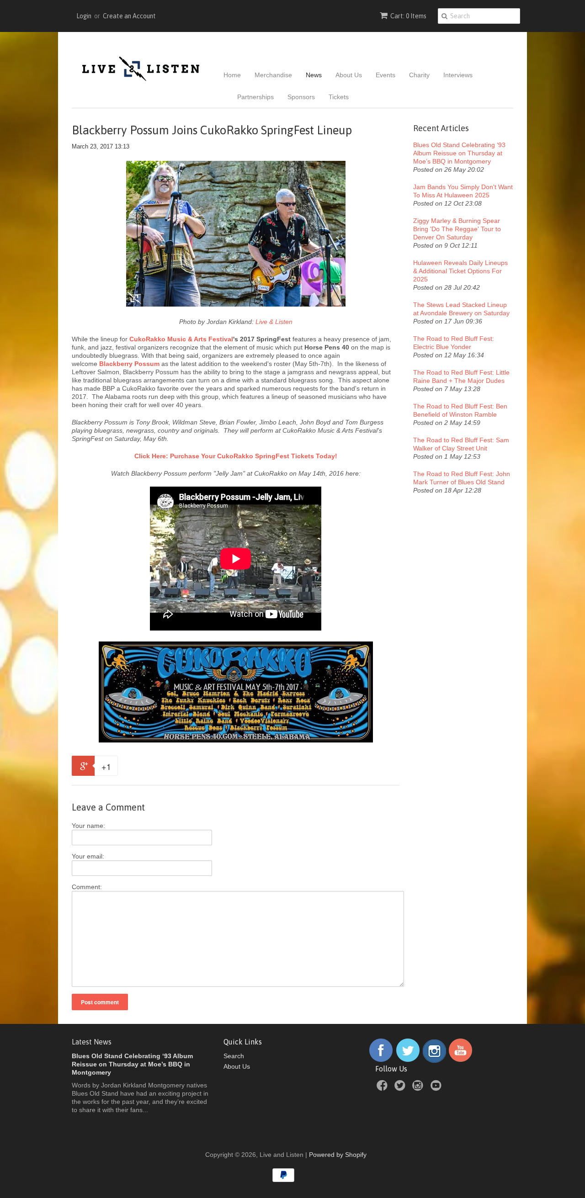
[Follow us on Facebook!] (381, 1060)
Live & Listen (273, 321)
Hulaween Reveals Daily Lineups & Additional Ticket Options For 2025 (460, 271)
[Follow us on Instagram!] (434, 1060)
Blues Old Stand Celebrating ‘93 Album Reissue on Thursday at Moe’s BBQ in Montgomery (459, 153)
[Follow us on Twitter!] (408, 1060)
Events (385, 75)
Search (233, 1056)
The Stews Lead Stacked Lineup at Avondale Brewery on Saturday (461, 309)
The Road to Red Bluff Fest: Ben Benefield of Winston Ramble (460, 410)
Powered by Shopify (338, 1154)
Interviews (458, 75)
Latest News (92, 1042)
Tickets (339, 97)
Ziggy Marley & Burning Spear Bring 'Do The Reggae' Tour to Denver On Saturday (457, 229)
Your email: (88, 856)
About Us (348, 75)
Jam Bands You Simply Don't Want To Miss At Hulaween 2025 (463, 191)
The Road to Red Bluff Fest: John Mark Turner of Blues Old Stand (461, 478)
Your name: (88, 825)
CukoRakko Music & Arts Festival (181, 339)
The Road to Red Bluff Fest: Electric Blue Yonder (453, 342)
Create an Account (129, 16)
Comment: (87, 887)
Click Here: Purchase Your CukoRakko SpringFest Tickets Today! (235, 456)
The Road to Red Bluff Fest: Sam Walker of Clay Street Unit (461, 444)
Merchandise (273, 75)
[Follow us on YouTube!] (460, 1060)
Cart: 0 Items (408, 16)
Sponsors (301, 97)
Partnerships (255, 97)
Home (232, 75)
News (314, 75)
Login (83, 16)
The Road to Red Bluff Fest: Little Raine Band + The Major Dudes (461, 376)
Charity (419, 75)
